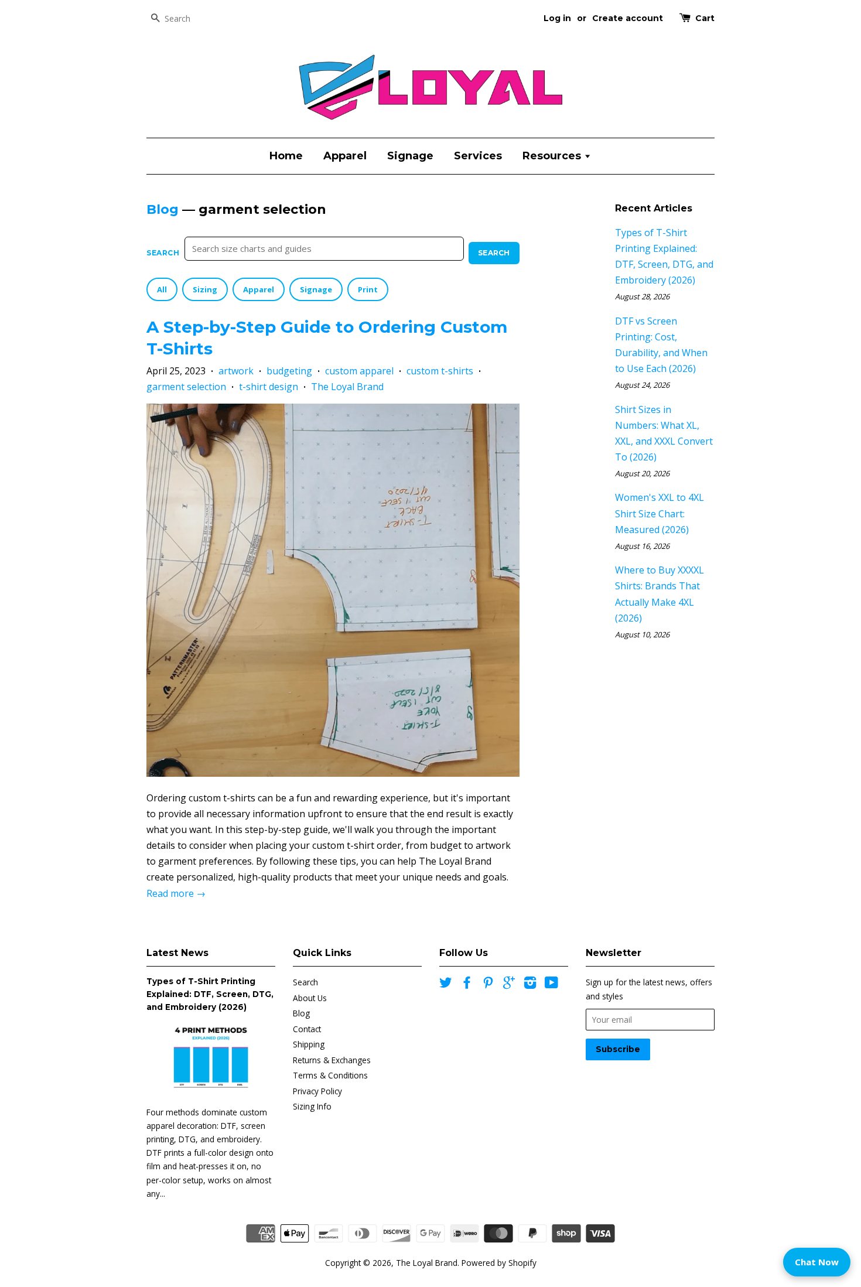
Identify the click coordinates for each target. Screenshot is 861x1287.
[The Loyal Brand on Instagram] (530, 984)
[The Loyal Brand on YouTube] (551, 984)
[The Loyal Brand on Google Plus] (509, 984)
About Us (310, 997)
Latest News (177, 952)
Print (368, 289)
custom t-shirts (439, 370)
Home (286, 155)
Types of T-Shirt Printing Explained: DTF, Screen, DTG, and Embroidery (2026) (210, 994)
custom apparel (359, 370)
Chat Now (817, 1262)
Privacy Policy (317, 1091)
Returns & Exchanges (332, 1060)
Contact (307, 1029)
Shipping (308, 1044)
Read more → (176, 893)
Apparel (345, 155)
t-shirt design (268, 386)
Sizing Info (312, 1106)
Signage (410, 155)
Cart (705, 18)
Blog (162, 209)
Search (163, 252)
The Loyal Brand (347, 386)
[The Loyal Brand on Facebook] (466, 984)
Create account (627, 18)
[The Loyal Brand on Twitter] (445, 984)
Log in (557, 18)
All (162, 289)
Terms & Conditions (330, 1075)
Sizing (205, 289)
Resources (553, 155)
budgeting (289, 370)
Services (478, 155)
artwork (236, 370)
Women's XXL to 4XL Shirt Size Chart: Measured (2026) (659, 513)
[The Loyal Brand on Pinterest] (487, 984)
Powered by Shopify (499, 1262)
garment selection (186, 386)
